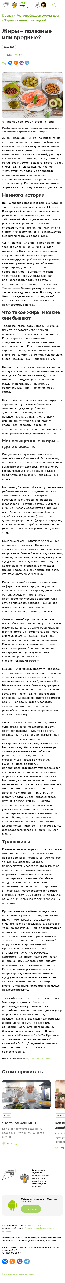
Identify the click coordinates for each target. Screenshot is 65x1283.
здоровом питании (38, 1058)
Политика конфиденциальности (18, 1274)
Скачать (31, 1209)
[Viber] (21, 63)
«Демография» (33, 1225)
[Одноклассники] (16, 63)
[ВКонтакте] (10, 63)
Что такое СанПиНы (19, 1123)
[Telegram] (27, 63)
